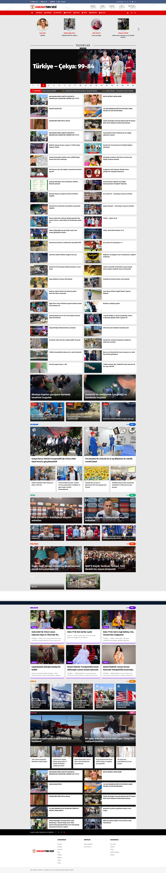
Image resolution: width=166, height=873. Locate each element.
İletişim (112, 855)
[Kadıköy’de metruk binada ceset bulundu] (93, 287)
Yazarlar (39, 12)
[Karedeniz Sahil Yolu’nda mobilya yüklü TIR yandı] (39, 348)
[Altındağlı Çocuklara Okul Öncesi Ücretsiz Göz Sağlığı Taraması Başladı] (93, 165)
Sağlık (103, 12)
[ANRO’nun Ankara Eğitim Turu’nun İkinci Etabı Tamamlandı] (93, 828)
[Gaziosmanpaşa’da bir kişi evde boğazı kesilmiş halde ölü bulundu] (39, 323)
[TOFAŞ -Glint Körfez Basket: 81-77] (93, 238)
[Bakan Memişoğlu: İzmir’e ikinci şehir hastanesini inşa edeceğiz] (83, 751)
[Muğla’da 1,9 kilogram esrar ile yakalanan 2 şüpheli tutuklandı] (93, 263)
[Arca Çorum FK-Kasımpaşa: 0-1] (93, 250)
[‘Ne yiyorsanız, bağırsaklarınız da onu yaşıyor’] (126, 751)
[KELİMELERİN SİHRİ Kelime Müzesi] (39, 129)
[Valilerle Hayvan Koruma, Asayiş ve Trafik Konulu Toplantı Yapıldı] (39, 153)
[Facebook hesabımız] (125, 2)
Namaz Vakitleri (88, 844)
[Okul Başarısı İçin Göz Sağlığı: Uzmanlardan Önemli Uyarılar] (39, 177)
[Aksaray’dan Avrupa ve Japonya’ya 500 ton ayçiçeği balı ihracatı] (96, 473)
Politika (68, 12)
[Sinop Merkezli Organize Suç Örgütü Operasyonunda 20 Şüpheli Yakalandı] (93, 190)
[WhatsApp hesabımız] (135, 2)
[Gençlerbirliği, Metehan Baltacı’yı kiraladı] (39, 336)
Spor (85, 12)
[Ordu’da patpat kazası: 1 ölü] (39, 372)
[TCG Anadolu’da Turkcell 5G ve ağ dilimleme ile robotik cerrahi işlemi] (110, 441)
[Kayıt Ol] (128, 13)
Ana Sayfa (113, 844)
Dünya (77, 12)
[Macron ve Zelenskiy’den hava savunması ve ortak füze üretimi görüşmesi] (93, 360)
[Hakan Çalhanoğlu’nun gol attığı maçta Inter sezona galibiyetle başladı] (39, 238)
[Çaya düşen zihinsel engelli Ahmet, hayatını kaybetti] (93, 299)
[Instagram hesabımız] (130, 2)
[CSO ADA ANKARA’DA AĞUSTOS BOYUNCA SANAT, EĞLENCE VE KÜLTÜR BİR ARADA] (93, 116)
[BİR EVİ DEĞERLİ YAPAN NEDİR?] (93, 104)
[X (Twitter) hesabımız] (127, 2)
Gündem (49, 12)
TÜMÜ (83, 48)
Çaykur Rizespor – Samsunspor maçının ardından (58, 91)
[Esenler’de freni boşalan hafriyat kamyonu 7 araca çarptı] (39, 275)
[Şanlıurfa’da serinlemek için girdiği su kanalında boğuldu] (39, 214)
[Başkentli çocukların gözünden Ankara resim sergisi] (93, 816)
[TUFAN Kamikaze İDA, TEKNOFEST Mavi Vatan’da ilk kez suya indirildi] (93, 372)
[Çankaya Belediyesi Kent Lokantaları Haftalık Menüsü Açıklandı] (39, 190)
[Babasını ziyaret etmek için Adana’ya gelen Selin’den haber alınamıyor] (39, 299)
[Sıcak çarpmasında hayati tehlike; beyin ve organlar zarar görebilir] (104, 751)
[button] (32, 13)
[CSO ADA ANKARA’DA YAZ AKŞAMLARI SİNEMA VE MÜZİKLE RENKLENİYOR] (39, 816)
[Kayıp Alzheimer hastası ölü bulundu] (39, 287)
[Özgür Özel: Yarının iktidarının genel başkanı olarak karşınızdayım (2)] (39, 311)
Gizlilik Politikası (114, 852)
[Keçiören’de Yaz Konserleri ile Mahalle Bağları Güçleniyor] (93, 153)
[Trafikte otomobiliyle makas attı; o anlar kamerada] (39, 360)
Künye (59, 863)
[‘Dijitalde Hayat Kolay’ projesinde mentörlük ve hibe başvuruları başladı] (123, 473)
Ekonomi (59, 12)
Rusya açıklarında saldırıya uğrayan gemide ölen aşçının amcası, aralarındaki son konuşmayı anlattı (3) (109, 91)
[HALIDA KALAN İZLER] (39, 116)
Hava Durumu (87, 847)
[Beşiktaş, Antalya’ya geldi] (93, 311)
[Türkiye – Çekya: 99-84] (93, 226)
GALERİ (35, 1)
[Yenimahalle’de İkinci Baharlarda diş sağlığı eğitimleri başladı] (93, 141)
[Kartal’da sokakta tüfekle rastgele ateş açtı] (39, 263)
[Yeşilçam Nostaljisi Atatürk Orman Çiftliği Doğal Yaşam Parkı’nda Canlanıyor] (39, 165)
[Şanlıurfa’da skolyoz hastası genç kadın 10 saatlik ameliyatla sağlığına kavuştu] (61, 751)
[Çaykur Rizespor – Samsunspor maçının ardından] (93, 214)
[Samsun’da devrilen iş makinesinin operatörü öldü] (39, 250)
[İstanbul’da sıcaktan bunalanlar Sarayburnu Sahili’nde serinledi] (93, 348)
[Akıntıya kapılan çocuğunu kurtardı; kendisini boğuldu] (39, 202)
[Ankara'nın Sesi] (43, 8)
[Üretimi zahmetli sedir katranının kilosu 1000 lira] (42, 473)
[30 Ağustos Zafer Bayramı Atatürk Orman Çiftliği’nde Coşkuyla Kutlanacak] (93, 177)
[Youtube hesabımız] (132, 2)
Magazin (94, 12)
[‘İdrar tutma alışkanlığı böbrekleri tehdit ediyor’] (40, 751)
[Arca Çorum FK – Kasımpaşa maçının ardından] (93, 202)
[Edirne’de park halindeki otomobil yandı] (93, 336)
